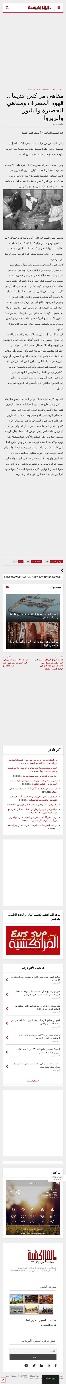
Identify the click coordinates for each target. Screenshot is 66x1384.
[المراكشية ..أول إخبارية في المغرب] (38, 10)
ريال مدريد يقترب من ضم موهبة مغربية (40, 776)
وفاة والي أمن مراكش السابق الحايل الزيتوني (37, 804)
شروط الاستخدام (48, 1325)
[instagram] (49, 1365)
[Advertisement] (33, 50)
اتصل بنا (52, 1320)
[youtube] (26, 1365)
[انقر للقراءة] (33, 608)
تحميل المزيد (33, 1080)
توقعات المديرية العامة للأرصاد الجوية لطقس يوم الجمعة (32, 825)
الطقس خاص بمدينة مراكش (33, 1229)
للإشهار (42, 1320)
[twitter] (34, 1365)
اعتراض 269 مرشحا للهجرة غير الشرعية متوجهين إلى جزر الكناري (16, 662)
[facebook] (55, 1365)
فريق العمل (30, 1320)
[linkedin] (41, 1365)
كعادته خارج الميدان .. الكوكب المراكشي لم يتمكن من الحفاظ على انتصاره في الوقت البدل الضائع (49, 664)
